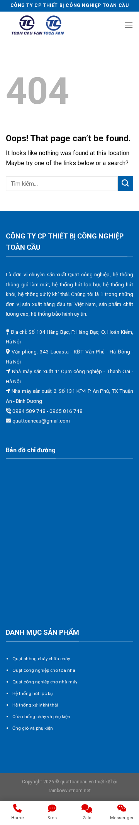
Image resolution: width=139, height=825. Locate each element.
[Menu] (128, 24)
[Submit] (125, 183)
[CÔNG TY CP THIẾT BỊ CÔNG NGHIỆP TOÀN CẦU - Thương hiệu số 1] (38, 25)
